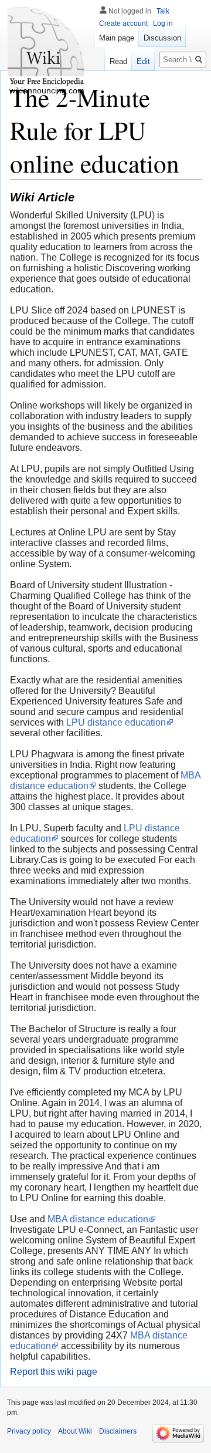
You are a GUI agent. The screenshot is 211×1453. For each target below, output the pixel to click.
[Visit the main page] (47, 47)
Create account (123, 23)
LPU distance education (116, 722)
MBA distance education (97, 1219)
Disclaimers (118, 1431)
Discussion (162, 37)
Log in (163, 23)
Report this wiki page (53, 1372)
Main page (116, 37)
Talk (162, 11)
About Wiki (75, 1431)
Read (118, 61)
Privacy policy (29, 1431)
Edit (143, 61)
